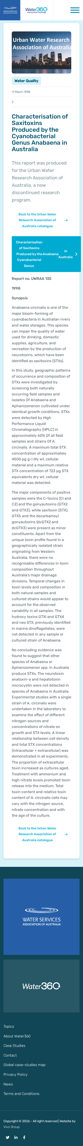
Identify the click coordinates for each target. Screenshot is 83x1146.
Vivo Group (11, 1127)
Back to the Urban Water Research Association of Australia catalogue (37, 220)
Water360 (37, 10)
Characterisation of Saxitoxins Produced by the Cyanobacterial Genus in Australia (44, 254)
